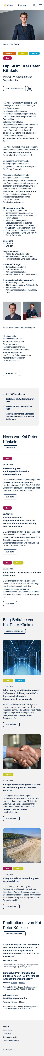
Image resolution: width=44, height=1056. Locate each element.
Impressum (7, 1030)
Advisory (9, 53)
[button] (34, 5)
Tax (7, 58)
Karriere (11, 373)
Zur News (10, 497)
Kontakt (6, 1027)
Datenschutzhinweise (11, 1041)
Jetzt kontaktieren (14, 88)
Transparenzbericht (10, 1037)
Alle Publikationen (14, 934)
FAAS (34, 53)
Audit (23, 53)
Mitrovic (22, 983)
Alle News (10, 448)
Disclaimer (7, 1034)
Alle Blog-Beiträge (14, 631)
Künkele (14, 960)
